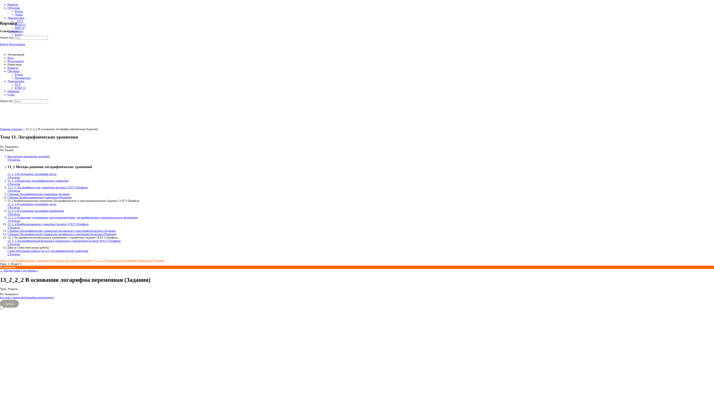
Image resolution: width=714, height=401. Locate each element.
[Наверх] (1, 307)
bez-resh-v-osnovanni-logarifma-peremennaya (27, 297)
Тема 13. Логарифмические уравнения (24, 260)
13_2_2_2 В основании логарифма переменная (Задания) (128, 260)
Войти (4, 44)
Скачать (9, 303)
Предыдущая (10, 270)
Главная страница (11, 129)
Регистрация (17, 44)
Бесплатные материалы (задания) (70, 260)
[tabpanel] (357, 301)
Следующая (30, 270)
